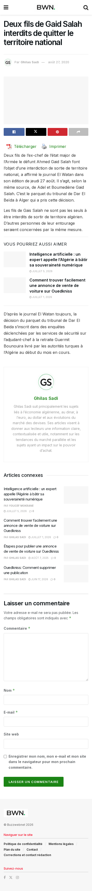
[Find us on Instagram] (17, 877)
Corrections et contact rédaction (27, 855)
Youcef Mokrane (21, 505)
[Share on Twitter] (36, 132)
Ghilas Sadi (30, 62)
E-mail (11, 712)
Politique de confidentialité (23, 844)
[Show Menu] (6, 7)
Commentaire (17, 628)
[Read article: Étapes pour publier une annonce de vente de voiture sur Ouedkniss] (76, 552)
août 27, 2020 (58, 62)
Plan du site (12, 849)
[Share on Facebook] (14, 132)
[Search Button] (85, 7)
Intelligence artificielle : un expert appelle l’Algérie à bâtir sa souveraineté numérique (58, 260)
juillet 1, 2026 (42, 297)
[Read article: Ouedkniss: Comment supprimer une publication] (76, 574)
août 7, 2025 (40, 557)
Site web (11, 734)
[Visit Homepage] (46, 7)
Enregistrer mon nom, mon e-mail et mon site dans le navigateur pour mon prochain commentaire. (47, 761)
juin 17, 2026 (39, 579)
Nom (9, 690)
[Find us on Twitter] (11, 877)
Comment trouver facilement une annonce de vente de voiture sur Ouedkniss (57, 286)
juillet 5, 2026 (42, 271)
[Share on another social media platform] (79, 132)
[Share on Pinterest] (57, 132)
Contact (32, 849)
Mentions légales (61, 844)
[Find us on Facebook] (5, 877)
